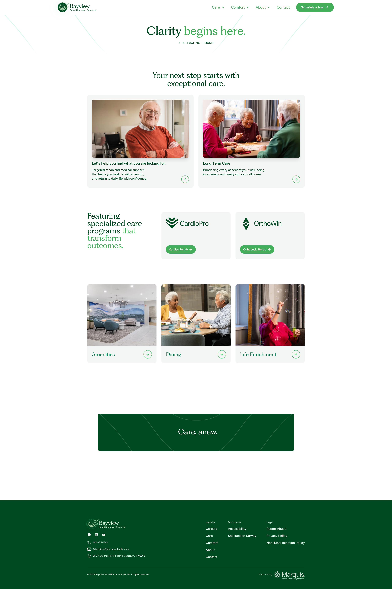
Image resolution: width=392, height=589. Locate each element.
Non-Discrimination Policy (286, 543)
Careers (211, 529)
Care (216, 7)
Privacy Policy (277, 536)
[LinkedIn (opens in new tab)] (96, 534)
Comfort (238, 7)
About (261, 7)
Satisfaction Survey (242, 536)
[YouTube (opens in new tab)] (104, 534)
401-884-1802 (100, 542)
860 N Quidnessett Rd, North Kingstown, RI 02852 (119, 555)
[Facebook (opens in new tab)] (89, 534)
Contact (283, 7)
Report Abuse (276, 529)
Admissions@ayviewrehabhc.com (111, 549)
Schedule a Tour (312, 7)
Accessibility (237, 529)
